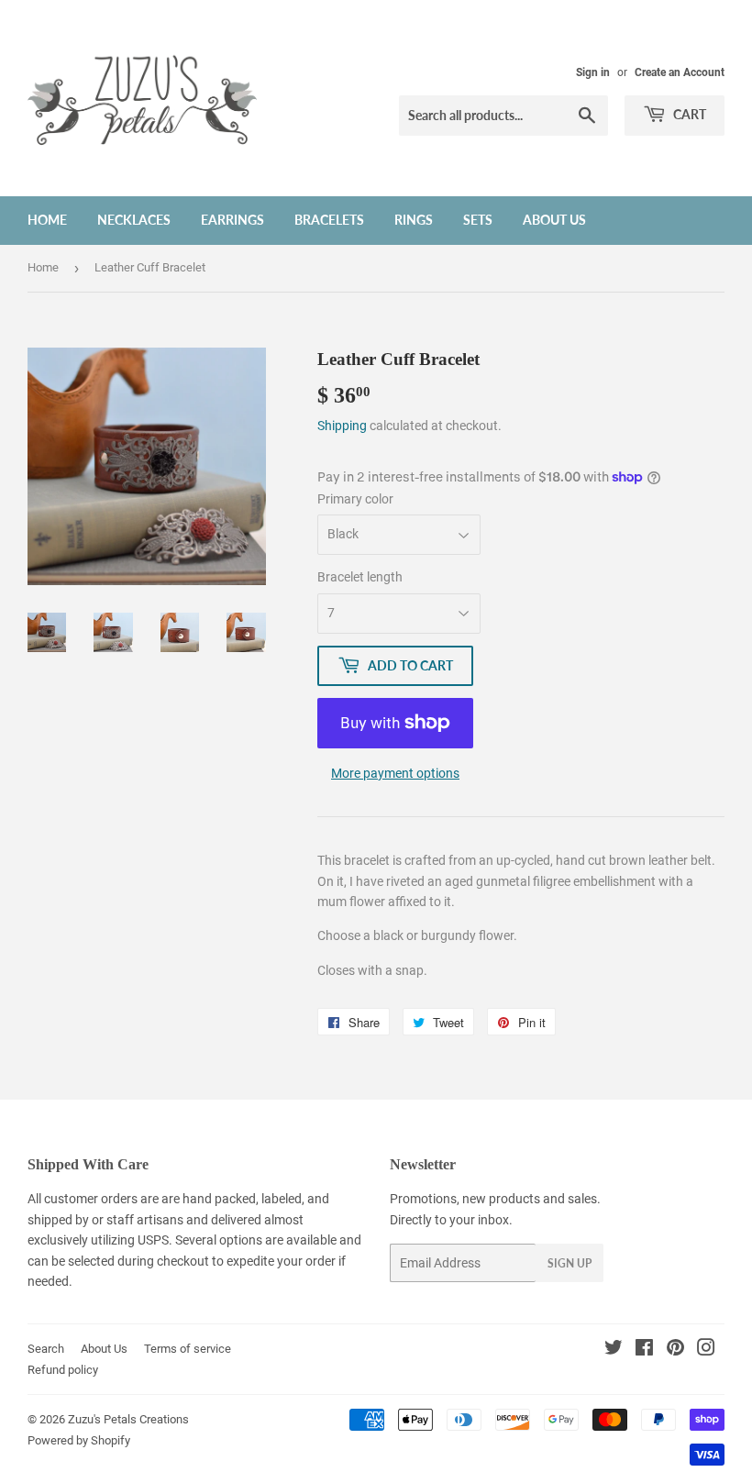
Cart (688, 114)
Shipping (342, 425)
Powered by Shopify (79, 1440)
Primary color (355, 499)
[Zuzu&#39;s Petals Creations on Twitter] (613, 1350)
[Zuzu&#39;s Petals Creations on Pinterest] (675, 1350)
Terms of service (187, 1349)
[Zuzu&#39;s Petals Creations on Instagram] (706, 1350)
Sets (477, 219)
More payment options (395, 773)
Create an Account (679, 72)
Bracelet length (360, 577)
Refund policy (63, 1370)
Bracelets (329, 219)
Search (46, 1349)
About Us (554, 219)
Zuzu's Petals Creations (128, 1419)
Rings (413, 219)
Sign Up (569, 1263)
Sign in (593, 72)
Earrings (232, 219)
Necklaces (134, 219)
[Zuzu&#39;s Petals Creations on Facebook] (644, 1350)
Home (47, 219)
